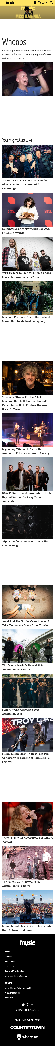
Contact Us (9, 998)
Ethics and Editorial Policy (14, 971)
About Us (8, 956)
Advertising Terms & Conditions (16, 976)
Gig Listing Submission (13, 993)
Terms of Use (9, 966)
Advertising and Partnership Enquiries (18, 988)
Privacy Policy (10, 961)
